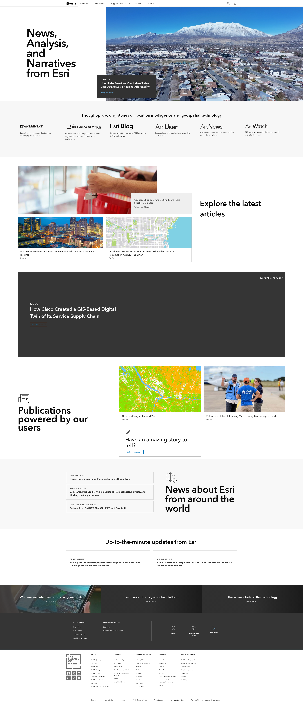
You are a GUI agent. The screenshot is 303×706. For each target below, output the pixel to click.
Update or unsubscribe (113, 631)
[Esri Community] (68, 678)
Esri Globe (77, 631)
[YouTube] (79, 678)
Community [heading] (118, 654)
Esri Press (77, 627)
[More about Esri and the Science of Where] (73, 661)
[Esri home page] (71, 3)
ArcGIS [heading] (93, 654)
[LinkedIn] (79, 673)
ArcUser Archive (80, 638)
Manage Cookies (177, 700)
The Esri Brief (79, 634)
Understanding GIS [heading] (143, 654)
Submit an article (134, 452)
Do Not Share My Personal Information (205, 700)
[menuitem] (100, 660)
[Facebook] (68, 673)
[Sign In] (235, 3)
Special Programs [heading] (188, 654)
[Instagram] (74, 678)
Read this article (107, 93)
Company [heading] (162, 654)
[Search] (228, 3)
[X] (74, 673)
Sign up (106, 627)
